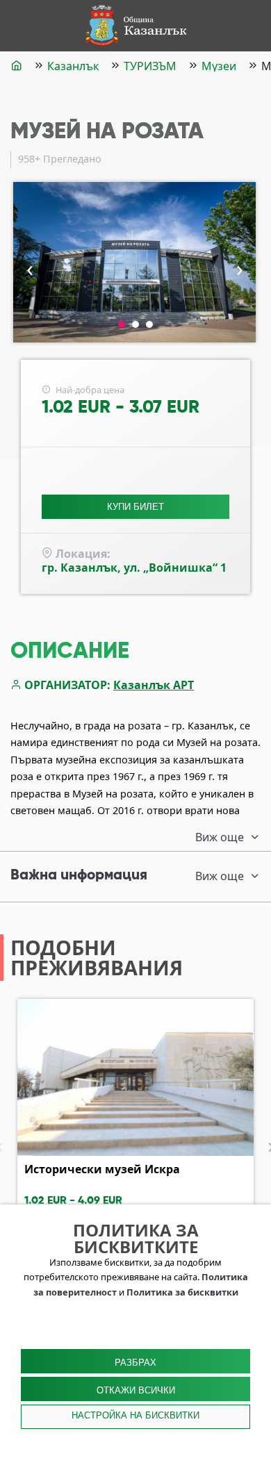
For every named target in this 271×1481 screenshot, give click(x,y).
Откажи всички (136, 1390)
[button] (121, 324)
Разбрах (135, 1362)
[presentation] (29, 268)
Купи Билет (135, 507)
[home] (16, 66)
